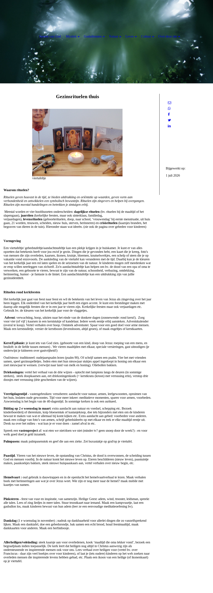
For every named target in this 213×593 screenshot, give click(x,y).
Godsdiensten (93, 36)
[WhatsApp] (169, 108)
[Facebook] (169, 114)
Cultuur (146, 36)
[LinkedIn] (169, 126)
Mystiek (71, 36)
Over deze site (167, 36)
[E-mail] (169, 102)
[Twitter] (169, 120)
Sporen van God (50, 36)
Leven (129, 36)
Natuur (113, 36)
